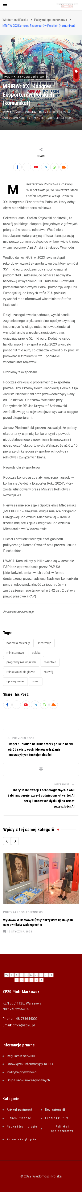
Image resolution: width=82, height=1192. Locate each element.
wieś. (35, 681)
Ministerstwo (15, 652)
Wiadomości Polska (21, 112)
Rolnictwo (50, 662)
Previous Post (23, 738)
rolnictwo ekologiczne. (21, 672)
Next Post (62, 784)
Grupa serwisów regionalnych (28, 1080)
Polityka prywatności (22, 1072)
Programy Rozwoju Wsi (21, 662)
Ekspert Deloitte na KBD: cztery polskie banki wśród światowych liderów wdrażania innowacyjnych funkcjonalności (40, 749)
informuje (44, 643)
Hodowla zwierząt (18, 643)
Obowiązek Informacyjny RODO (30, 1064)
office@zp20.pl (24, 1025)
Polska (36, 652)
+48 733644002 (26, 1019)
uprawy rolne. (15, 681)
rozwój (48, 672)
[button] (7, 841)
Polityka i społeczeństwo (23, 912)
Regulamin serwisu (21, 1056)
